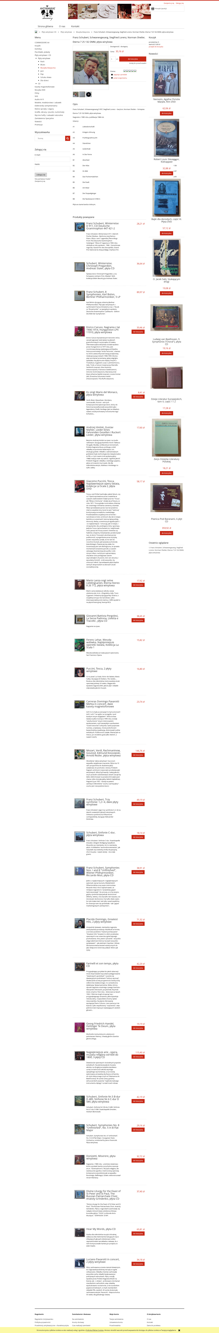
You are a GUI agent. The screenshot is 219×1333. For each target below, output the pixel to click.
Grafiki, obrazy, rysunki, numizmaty (49, 112)
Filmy (37, 93)
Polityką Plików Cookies (95, 1330)
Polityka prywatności (42, 1322)
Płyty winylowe (44, 58)
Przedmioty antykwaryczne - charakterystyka (52, 1325)
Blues (42, 64)
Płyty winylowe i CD (43, 55)
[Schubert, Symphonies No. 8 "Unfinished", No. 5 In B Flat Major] (79, 1129)
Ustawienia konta (116, 1322)
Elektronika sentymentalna (46, 105)
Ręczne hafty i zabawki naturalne (49, 115)
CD (39, 83)
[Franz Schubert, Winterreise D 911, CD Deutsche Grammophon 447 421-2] (79, 226)
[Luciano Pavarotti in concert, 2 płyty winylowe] (79, 1263)
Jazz (42, 71)
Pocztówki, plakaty (42, 52)
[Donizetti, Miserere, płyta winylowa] (79, 1160)
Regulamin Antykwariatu (44, 1319)
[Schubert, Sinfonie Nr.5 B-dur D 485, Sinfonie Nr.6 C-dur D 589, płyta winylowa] (79, 1100)
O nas (149, 1319)
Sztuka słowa (45, 77)
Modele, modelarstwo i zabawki (48, 102)
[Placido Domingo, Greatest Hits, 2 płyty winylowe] (79, 923)
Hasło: (37, 164)
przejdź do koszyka (156, 46)
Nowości (38, 121)
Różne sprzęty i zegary (44, 109)
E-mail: (38, 155)
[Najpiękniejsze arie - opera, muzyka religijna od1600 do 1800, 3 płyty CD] (79, 1056)
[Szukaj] (67, 138)
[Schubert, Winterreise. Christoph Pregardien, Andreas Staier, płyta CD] (79, 267)
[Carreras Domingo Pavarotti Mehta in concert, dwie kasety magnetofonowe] (79, 704)
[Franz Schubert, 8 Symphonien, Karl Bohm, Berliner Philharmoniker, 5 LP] (79, 296)
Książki (38, 45)
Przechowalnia (115, 1325)
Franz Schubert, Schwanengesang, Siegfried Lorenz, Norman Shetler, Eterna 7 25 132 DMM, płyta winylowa (166, 550)
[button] (118, 74)
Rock (42, 61)
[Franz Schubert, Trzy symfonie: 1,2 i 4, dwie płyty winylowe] (79, 803)
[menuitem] (45, 26)
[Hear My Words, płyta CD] (79, 1232)
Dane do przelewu (153, 1325)
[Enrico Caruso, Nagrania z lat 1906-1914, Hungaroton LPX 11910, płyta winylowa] (79, 331)
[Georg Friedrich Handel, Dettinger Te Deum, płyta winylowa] (79, 1027)
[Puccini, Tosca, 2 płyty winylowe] (79, 672)
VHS (36, 96)
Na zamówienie (78, 1319)
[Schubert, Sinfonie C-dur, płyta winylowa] (79, 836)
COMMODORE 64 (42, 42)
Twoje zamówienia (116, 1319)
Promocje (39, 124)
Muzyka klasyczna (48, 68)
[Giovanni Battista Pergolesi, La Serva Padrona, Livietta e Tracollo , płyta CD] (79, 619)
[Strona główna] (47, 13)
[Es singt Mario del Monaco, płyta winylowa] (79, 396)
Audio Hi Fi (39, 99)
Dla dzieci (44, 80)
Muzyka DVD (40, 90)
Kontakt (150, 1322)
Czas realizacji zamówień (81, 1325)
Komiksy (38, 49)
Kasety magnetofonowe (44, 87)
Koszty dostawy (78, 1322)
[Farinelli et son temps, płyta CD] (79, 966)
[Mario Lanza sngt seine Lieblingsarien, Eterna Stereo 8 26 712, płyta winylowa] (79, 584)
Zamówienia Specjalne (44, 118)
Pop (42, 74)
